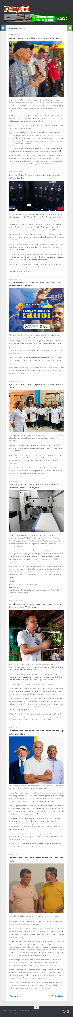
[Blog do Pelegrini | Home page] (17, 8)
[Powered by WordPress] (11, 1013)
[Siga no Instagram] (64, 1011)
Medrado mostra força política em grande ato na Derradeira (35, 38)
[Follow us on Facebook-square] (68, 1011)
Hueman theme (27, 1013)
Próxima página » (58, 996)
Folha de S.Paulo (28, 271)
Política (11, 35)
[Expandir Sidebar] (3, 28)
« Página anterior (15, 996)
